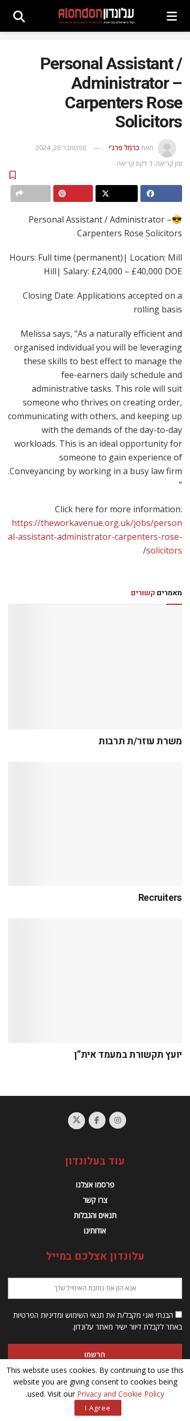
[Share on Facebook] (161, 193)
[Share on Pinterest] (73, 193)
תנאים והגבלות (95, 1215)
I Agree (98, 1408)
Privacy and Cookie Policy (120, 1394)
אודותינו (95, 1230)
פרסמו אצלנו (95, 1184)
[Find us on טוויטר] (76, 1120)
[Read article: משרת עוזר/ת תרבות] (95, 667)
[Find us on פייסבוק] (97, 1120)
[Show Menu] (172, 16)
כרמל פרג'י (124, 147)
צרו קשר (95, 1200)
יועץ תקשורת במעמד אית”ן (128, 1055)
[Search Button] (19, 16)
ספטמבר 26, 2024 (61, 147)
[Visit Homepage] (96, 15)
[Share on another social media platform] (31, 193)
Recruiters (160, 898)
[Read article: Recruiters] (95, 824)
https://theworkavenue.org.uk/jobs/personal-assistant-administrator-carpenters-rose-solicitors (95, 536)
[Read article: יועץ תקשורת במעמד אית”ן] (95, 980)
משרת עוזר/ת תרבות (140, 741)
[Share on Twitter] (117, 193)
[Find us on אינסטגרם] (117, 1120)
